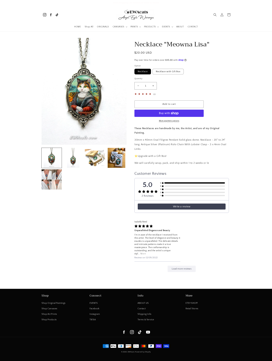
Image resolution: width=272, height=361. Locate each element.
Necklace (143, 71)
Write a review (181, 206)
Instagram (95, 314)
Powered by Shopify (143, 352)
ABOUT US (143, 303)
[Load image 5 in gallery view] (52, 179)
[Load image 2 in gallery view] (73, 158)
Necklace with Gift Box (168, 71)
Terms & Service (146, 319)
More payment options (169, 121)
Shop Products (49, 319)
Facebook (94, 308)
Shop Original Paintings (53, 303)
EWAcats (131, 352)
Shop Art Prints (49, 314)
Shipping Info (144, 314)
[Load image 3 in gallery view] (95, 158)
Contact (142, 308)
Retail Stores (192, 308)
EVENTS (94, 303)
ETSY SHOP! (192, 303)
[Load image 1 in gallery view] (52, 158)
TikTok (93, 319)
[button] (120, 26)
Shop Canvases (49, 308)
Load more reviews (181, 269)
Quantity (138, 78)
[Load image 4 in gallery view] (117, 158)
